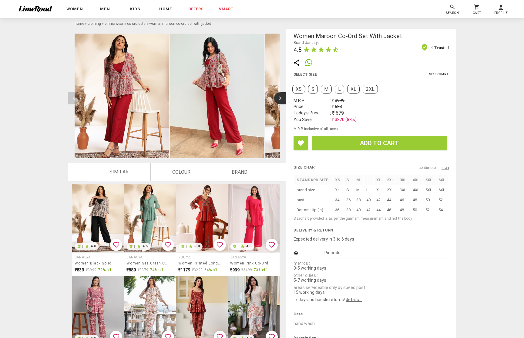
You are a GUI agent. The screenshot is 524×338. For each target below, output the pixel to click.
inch (445, 167)
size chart (439, 74)
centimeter (427, 167)
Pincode (332, 252)
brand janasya (307, 42)
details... (354, 299)
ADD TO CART (379, 143)
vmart (226, 9)
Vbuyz (184, 257)
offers (195, 9)
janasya (83, 257)
